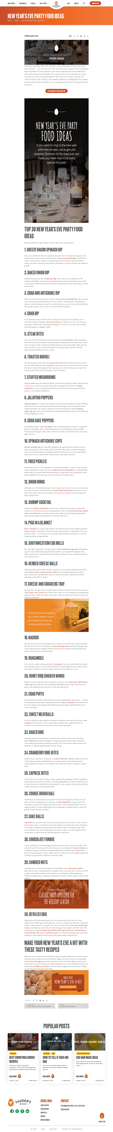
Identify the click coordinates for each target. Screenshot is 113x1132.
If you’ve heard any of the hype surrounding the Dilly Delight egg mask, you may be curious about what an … (89, 1063)
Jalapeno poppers (30, 404)
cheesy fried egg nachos (61, 646)
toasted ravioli (54, 363)
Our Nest (33, 3)
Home (10, 20)
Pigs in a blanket (30, 529)
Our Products (22, 3)
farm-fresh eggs (35, 961)
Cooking (13, 1053)
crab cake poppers (46, 427)
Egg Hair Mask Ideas (87, 1057)
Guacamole (58, 664)
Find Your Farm (45, 1109)
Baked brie (33, 741)
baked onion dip (50, 279)
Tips (53, 1053)
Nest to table (43, 3)
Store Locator (45, 1105)
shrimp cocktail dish (40, 508)
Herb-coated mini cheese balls (46, 572)
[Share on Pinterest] (88, 36)
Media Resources (45, 1120)
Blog (68, 3)
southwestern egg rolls (70, 549)
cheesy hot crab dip (53, 322)
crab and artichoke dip (69, 299)
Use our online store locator (39, 966)
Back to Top (102, 1121)
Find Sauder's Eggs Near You (56, 91)
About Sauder (11, 3)
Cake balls (28, 822)
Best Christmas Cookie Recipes (22, 1059)
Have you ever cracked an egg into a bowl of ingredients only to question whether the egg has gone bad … (55, 1067)
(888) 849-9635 (65, 1109)
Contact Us (44, 1112)
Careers (76, 3)
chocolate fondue (78, 848)
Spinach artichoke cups (32, 447)
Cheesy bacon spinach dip (66, 258)
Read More (13, 1076)
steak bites (69, 340)
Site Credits (34, 1129)
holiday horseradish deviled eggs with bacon (57, 930)
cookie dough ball (63, 802)
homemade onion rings (64, 490)
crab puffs (70, 702)
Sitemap (43, 1129)
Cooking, (47, 1053)
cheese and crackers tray (38, 592)
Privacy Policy (53, 1129)
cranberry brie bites (61, 759)
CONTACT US (95, 3)
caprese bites (63, 782)
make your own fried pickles (63, 470)
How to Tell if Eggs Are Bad (56, 1059)
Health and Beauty (83, 1053)
